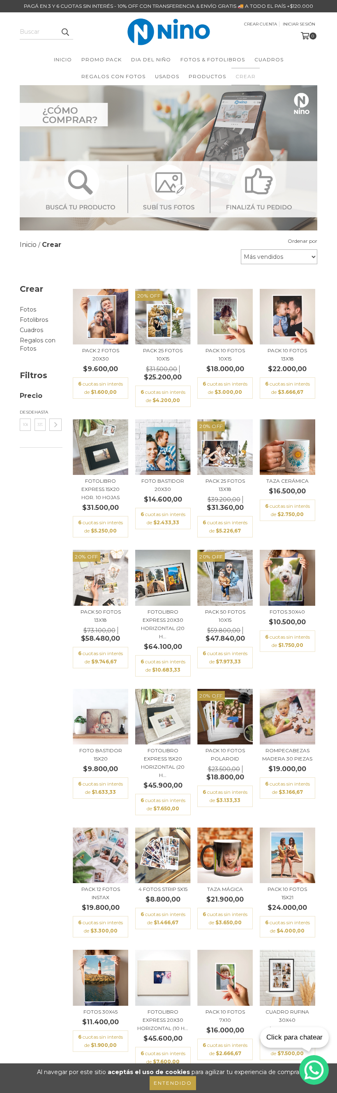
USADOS (167, 76)
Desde (25, 412)
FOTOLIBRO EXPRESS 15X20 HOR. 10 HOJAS (100, 489)
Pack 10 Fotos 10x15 (225, 354)
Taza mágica (225, 889)
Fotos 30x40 (287, 612)
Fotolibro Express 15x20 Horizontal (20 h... (163, 762)
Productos (207, 76)
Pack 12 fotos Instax (100, 893)
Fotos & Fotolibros (212, 59)
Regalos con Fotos (113, 76)
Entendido (173, 1083)
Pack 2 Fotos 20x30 (100, 354)
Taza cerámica (287, 481)
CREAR (245, 76)
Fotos (28, 309)
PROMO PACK (101, 59)
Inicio (63, 59)
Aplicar (55, 425)
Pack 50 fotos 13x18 (101, 616)
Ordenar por (302, 241)
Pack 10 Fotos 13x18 (287, 354)
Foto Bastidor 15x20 (100, 754)
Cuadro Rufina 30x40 (287, 1016)
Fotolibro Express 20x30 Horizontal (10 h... (162, 1020)
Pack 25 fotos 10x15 (162, 354)
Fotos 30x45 (100, 1012)
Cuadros (269, 59)
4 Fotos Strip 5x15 (162, 889)
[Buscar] (65, 32)
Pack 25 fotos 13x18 (225, 485)
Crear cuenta (260, 24)
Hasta (40, 412)
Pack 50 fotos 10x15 (225, 616)
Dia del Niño (151, 59)
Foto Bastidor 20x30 (162, 485)
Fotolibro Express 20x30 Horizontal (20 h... (163, 624)
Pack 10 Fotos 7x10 (225, 1016)
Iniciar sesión (299, 24)
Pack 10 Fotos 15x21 (287, 893)
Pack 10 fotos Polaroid (225, 754)
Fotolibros (34, 319)
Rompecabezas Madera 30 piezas (287, 754)
